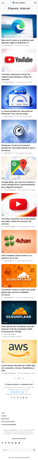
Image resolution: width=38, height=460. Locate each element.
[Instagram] (17, 397)
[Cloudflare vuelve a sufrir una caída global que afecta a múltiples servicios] (19, 275)
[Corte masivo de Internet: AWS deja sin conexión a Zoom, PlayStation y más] (19, 351)
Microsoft (6, 36)
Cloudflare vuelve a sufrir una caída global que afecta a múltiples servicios (18, 292)
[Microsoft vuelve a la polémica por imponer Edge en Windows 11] (19, 26)
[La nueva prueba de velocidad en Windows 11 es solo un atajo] (19, 97)
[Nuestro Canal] (26, 397)
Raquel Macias (9, 82)
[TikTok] (23, 397)
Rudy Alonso (9, 45)
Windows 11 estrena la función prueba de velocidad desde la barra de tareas (18, 148)
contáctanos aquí (17, 392)
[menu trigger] (3, 2)
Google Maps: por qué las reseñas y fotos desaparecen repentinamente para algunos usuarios (18, 184)
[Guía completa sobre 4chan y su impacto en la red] (19, 241)
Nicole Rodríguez (10, 190)
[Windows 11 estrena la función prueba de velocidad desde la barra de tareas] (19, 131)
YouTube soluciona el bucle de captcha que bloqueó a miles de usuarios (16, 77)
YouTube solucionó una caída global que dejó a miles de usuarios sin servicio (18, 221)
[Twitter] (14, 397)
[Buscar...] (35, 2)
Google (5, 70)
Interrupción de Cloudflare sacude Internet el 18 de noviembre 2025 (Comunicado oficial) (17, 329)
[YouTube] (20, 397)
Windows (6, 107)
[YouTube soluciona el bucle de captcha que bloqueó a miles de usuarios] (19, 60)
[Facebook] (11, 397)
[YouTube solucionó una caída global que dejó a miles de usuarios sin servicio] (19, 205)
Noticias (6, 251)
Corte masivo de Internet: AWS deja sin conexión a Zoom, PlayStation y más (18, 368)
